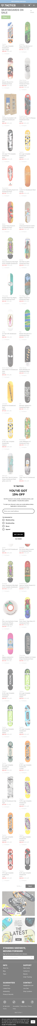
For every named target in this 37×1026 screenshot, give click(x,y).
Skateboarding (10, 520)
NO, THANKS (18, 539)
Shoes (7, 526)
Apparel (8, 529)
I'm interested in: (7, 517)
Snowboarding (10, 523)
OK (33, 1022)
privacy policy (12, 1024)
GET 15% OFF (18, 534)
